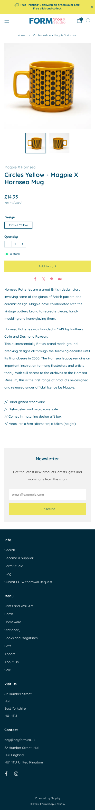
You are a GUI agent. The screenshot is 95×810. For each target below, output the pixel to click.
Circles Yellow (18, 225)
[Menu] (6, 20)
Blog (7, 574)
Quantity (11, 236)
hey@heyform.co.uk (19, 740)
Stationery (12, 630)
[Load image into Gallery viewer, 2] (59, 143)
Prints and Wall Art (18, 606)
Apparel (10, 654)
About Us (11, 662)
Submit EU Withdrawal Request (28, 582)
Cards (8, 614)
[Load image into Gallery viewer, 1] (35, 143)
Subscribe (47, 509)
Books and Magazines (21, 638)
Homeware (12, 622)
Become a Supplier (18, 558)
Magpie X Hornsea (20, 167)
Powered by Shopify (47, 798)
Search (9, 550)
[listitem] (48, 7)
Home (21, 35)
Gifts (7, 646)
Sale (7, 670)
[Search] (88, 20)
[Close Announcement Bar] (92, 7)
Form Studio (13, 566)
